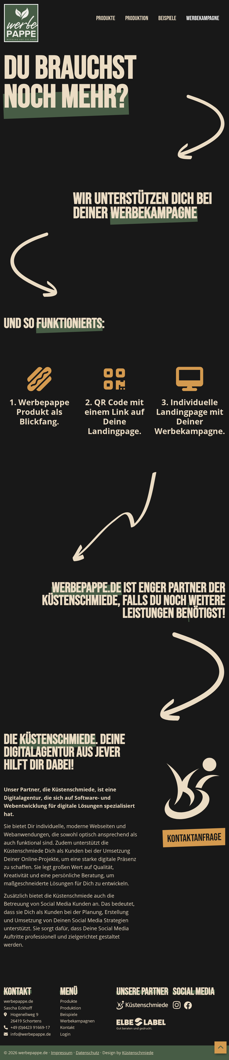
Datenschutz (87, 1052)
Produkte (68, 1001)
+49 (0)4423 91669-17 (30, 1027)
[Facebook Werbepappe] (188, 1006)
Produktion (70, 1008)
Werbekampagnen (77, 1021)
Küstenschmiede (137, 1052)
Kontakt (67, 1027)
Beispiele (68, 1014)
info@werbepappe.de (31, 1034)
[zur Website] (143, 1005)
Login (65, 1034)
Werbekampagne (202, 18)
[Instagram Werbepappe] (178, 1006)
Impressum (61, 1052)
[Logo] (21, 23)
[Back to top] (220, 1047)
